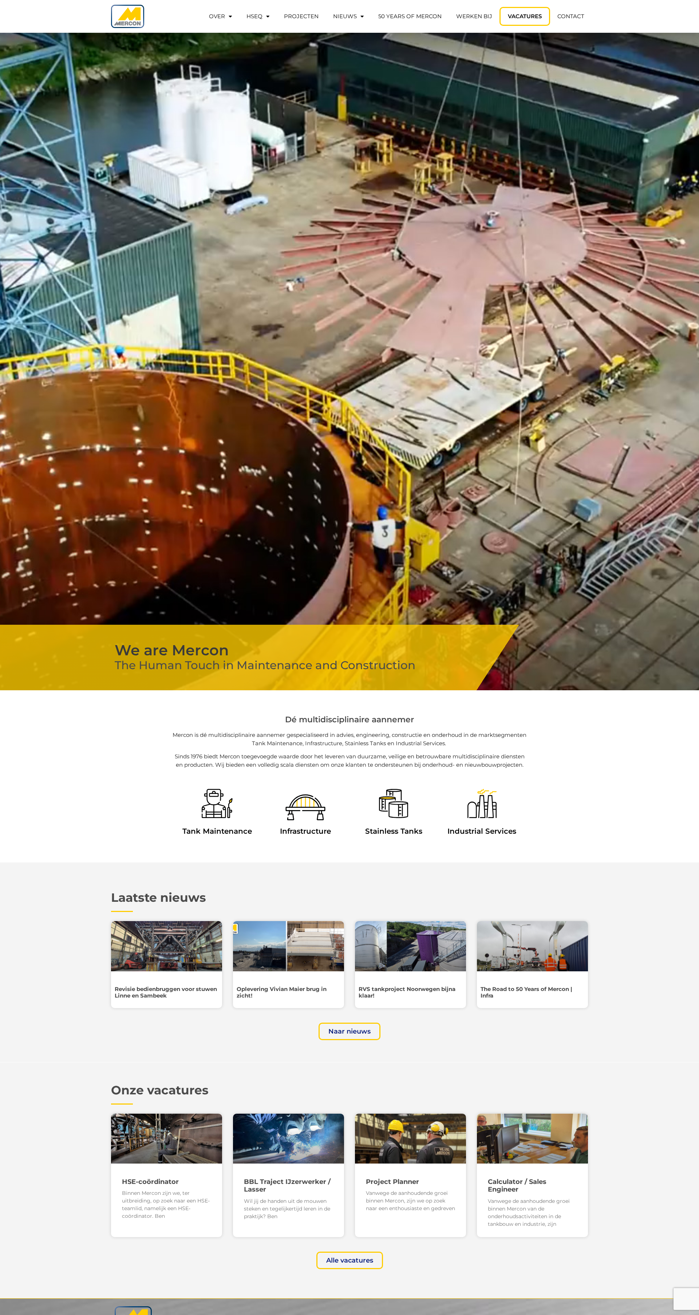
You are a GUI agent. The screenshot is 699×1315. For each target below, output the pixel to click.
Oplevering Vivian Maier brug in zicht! (282, 992)
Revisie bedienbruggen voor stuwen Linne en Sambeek (166, 992)
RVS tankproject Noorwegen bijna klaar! (407, 992)
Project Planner (392, 1182)
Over (217, 16)
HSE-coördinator (150, 1182)
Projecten (301, 16)
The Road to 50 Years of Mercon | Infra (526, 992)
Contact (570, 16)
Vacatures (525, 16)
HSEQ (254, 16)
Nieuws (345, 16)
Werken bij (474, 16)
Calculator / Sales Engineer (517, 1186)
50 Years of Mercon (410, 16)
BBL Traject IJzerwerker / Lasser (287, 1186)
